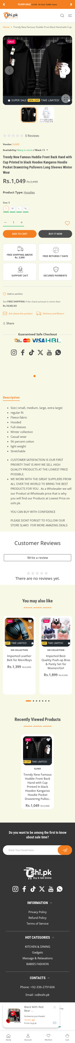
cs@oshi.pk (42, 995)
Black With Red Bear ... (33, 1008)
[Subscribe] (65, 850)
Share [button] (10, 323)
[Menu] (70, 15)
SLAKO (15, 144)
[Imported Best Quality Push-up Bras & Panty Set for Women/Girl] (55, 632)
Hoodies (29, 192)
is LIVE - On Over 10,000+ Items (44, 4)
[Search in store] (62, 15)
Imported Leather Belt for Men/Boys (19, 658)
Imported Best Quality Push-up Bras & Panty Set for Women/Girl (56, 662)
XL (25, 208)
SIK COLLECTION (19, 650)
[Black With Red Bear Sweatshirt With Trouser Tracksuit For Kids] (14, 1015)
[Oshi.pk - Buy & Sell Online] (10, 15)
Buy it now (55, 233)
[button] (3, 4)
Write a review (37, 558)
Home (6, 27)
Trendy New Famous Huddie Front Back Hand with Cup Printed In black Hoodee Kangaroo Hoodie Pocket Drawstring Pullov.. (37, 787)
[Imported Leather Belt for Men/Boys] (19, 632)
